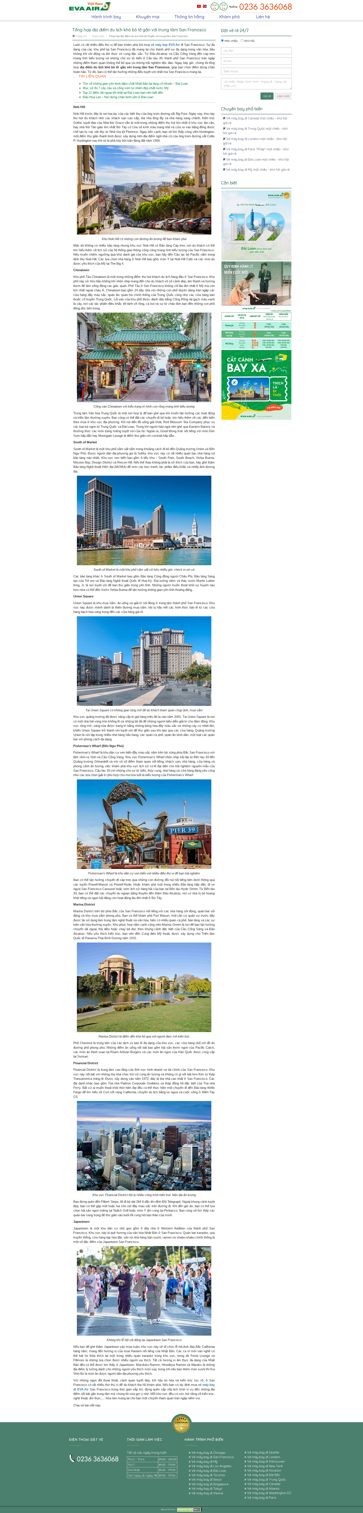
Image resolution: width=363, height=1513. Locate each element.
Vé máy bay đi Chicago (208, 1453)
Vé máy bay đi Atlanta (262, 1489)
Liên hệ (263, 16)
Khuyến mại (147, 16)
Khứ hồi (248, 41)
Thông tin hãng (189, 16)
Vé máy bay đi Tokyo (206, 1489)
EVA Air (171, 1509)
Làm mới (283, 96)
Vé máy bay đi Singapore (210, 1484)
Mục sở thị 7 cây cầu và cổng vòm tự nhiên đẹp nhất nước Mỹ (126, 88)
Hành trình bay (106, 16)
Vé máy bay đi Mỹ (204, 1462)
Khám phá (229, 16)
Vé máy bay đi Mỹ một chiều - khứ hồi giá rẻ (257, 170)
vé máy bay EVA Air (165, 44)
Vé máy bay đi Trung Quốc (266, 1479)
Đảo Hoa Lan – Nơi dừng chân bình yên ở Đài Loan (118, 97)
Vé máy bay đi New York (264, 1466)
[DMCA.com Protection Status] (189, 1509)
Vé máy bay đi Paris (261, 1498)
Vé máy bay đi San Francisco (212, 1457)
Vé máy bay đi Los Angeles (211, 1466)
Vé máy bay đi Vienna (207, 1493)
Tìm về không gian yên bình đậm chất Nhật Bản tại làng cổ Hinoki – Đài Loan (135, 83)
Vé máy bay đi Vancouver (265, 1461)
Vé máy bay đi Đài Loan (208, 1471)
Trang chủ (81, 36)
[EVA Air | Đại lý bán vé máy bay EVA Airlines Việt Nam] (90, 6)
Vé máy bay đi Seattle (262, 1452)
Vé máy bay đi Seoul (206, 1479)
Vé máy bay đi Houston (263, 1470)
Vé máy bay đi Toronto (208, 1475)
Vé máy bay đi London (263, 1457)
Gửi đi (267, 96)
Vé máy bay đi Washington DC (269, 1493)
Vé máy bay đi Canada (263, 1484)
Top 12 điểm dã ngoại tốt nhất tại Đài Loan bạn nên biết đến (123, 92)
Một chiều (231, 41)
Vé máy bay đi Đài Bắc (263, 1475)
